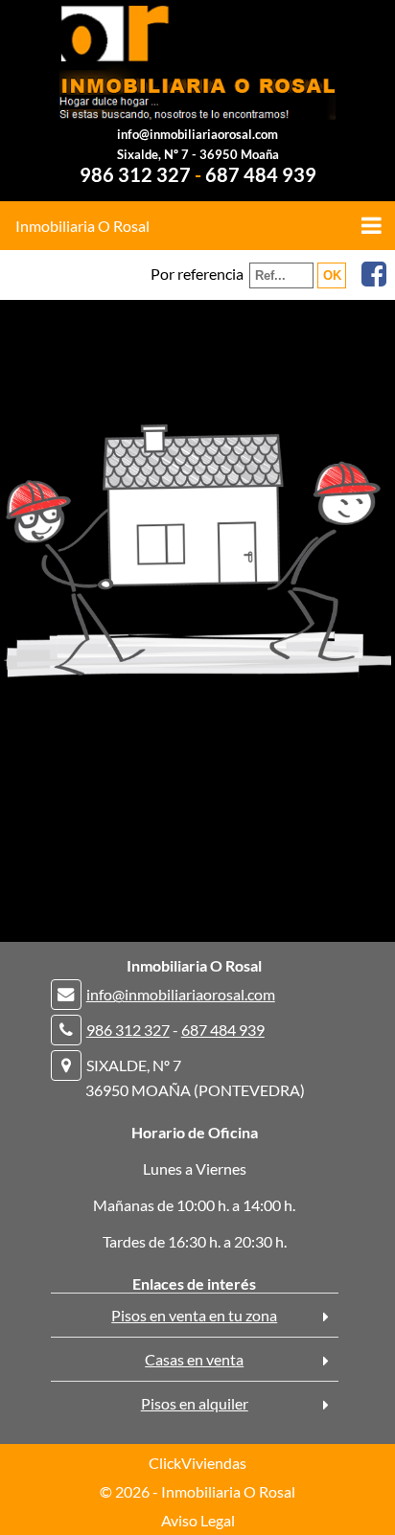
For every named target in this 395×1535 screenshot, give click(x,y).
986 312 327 (135, 174)
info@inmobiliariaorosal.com (197, 134)
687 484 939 (260, 174)
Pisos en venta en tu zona (194, 1315)
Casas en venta (194, 1359)
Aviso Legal (198, 1520)
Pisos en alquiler (194, 1403)
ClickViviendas (197, 1463)
